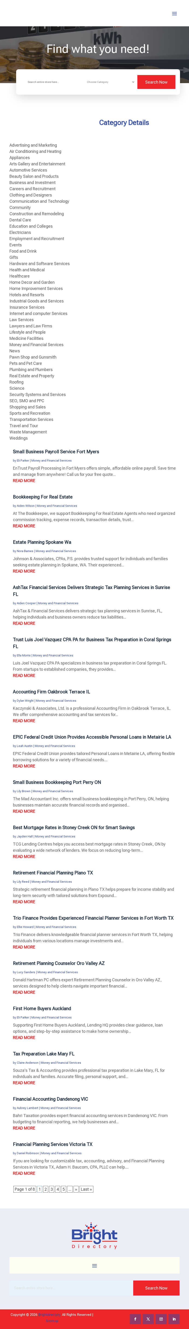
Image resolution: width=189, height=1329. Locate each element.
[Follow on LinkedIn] (174, 1319)
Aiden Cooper (26, 603)
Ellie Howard (25, 927)
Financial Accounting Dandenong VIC (50, 1099)
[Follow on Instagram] (161, 1319)
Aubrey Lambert (27, 1108)
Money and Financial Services (51, 460)
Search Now (156, 82)
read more (24, 480)
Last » (86, 1189)
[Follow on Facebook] (135, 1319)
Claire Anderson (27, 1062)
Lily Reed (23, 881)
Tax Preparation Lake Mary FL (43, 1054)
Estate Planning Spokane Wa (42, 542)
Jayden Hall (25, 836)
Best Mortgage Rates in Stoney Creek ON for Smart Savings (74, 827)
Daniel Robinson (28, 1153)
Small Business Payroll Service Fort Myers (56, 451)
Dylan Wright (25, 700)
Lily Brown (23, 791)
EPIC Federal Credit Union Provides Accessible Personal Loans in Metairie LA (92, 737)
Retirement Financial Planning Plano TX (53, 873)
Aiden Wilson (26, 505)
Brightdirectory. (49, 1315)
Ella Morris (24, 655)
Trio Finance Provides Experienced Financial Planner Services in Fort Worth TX (93, 918)
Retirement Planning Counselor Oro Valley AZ (59, 963)
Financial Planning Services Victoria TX (52, 1144)
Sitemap (52, 1321)
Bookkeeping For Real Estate (43, 497)
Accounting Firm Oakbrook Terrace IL (51, 692)
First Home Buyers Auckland (42, 1008)
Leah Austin (24, 746)
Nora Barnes (25, 551)
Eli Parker (23, 460)
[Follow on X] (148, 1319)
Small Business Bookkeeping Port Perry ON (57, 782)
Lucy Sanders (26, 972)
